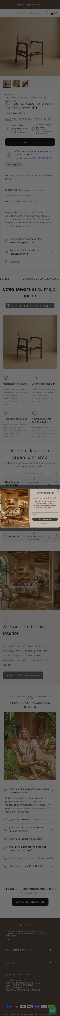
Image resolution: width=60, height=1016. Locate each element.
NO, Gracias (45, 523)
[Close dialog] (58, 490)
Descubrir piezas (45, 519)
